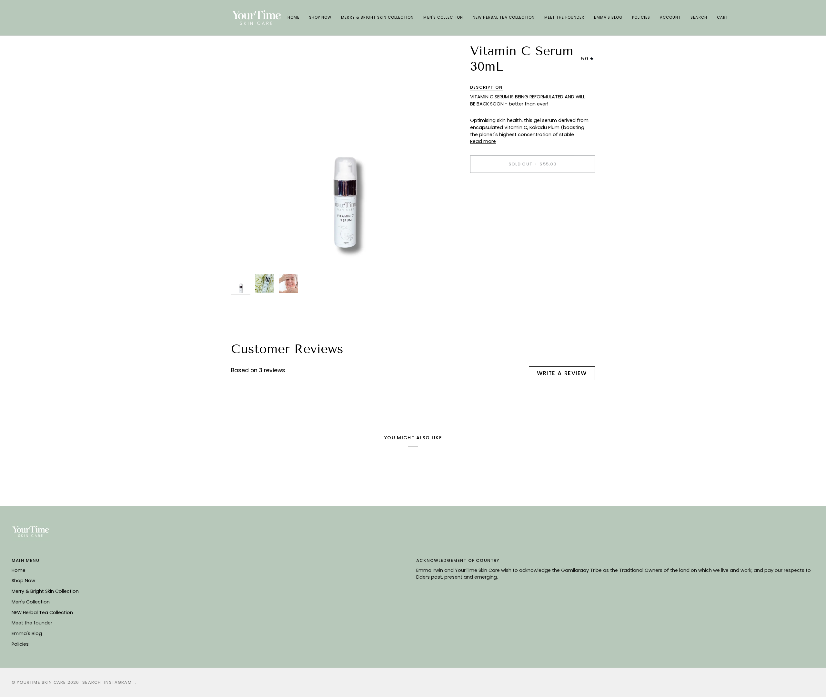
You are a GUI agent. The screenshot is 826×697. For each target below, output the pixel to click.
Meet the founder (32, 623)
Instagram (118, 682)
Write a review (562, 373)
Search (91, 682)
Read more (483, 141)
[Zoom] (344, 157)
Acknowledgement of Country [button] (457, 560)
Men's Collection (31, 602)
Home (18, 570)
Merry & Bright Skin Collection (45, 591)
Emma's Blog (27, 633)
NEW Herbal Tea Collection (42, 612)
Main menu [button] (26, 560)
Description (486, 88)
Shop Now (23, 580)
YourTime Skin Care (41, 682)
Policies (20, 644)
